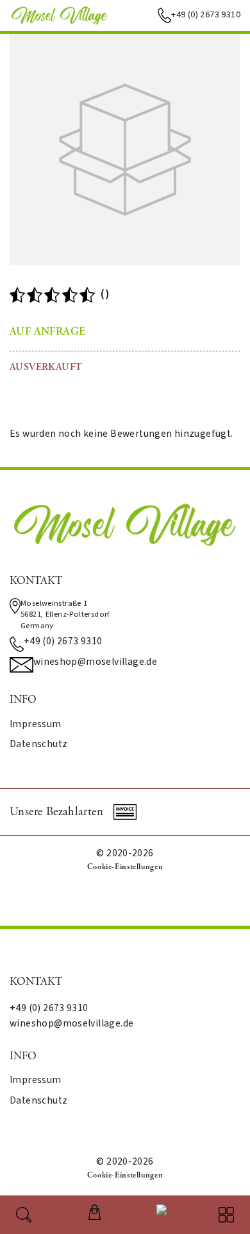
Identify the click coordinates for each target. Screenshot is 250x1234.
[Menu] (226, 1214)
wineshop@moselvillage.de (95, 662)
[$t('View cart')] (94, 1212)
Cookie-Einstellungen (125, 867)
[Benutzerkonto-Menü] (159, 1212)
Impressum (36, 724)
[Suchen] (23, 1214)
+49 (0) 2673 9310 (205, 14)
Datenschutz (38, 744)
